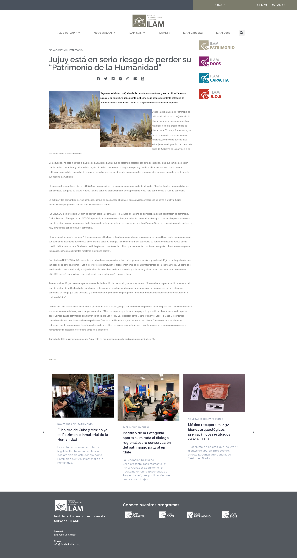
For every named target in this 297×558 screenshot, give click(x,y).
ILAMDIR (164, 32)
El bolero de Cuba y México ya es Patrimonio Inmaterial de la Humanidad (82, 435)
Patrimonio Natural (136, 427)
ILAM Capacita (193, 32)
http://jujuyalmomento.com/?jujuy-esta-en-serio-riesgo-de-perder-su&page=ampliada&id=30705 (108, 339)
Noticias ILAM (103, 32)
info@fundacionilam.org (67, 544)
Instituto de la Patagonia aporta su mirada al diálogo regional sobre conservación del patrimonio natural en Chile (147, 442)
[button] (242, 33)
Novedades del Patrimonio (66, 50)
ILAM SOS (135, 32)
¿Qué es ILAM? (67, 32)
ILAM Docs (223, 32)
